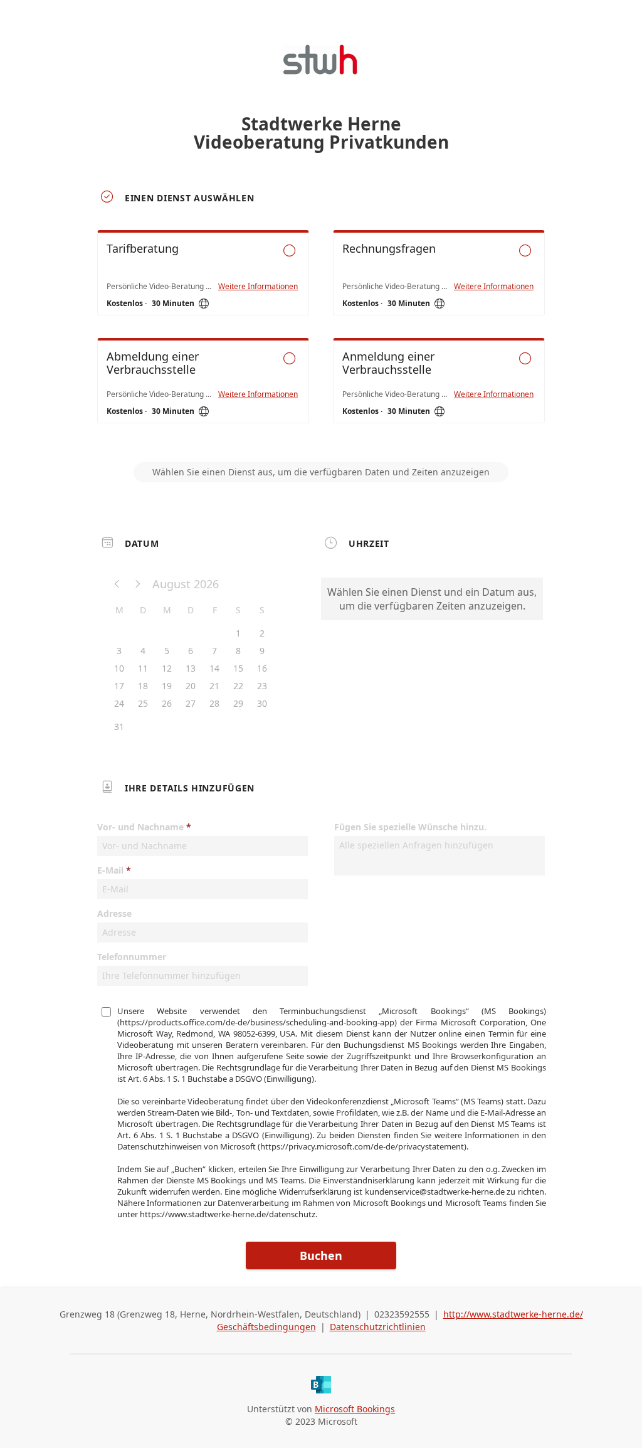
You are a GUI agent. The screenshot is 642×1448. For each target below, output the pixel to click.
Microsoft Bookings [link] (355, 1409)
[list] (321, 338)
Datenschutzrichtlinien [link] (378, 1327)
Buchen (321, 1255)
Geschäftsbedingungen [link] (266, 1327)
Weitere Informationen (258, 286)
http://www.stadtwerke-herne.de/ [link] (513, 1314)
